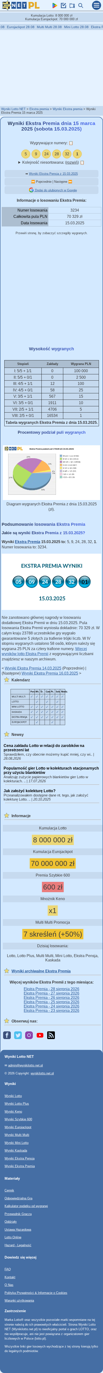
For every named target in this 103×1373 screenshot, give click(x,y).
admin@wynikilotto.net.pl (25, 1065)
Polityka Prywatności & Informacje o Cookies (36, 1293)
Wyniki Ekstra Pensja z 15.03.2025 (53, 174)
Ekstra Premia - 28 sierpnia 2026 (51, 989)
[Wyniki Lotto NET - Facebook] (7, 1035)
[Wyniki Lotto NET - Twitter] (18, 1035)
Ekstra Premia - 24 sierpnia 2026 (51, 1006)
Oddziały (11, 1221)
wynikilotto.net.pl (42, 1073)
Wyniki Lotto (13, 1095)
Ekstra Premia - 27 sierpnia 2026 (51, 993)
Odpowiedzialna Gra (18, 1198)
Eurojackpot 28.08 (15, 27)
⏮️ (33, 181)
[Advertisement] (51, 68)
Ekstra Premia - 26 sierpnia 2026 (51, 998)
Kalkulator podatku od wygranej (26, 1206)
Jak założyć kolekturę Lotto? (30, 791)
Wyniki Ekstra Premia (20, 1166)
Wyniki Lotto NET (13, 109)
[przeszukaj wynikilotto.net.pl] (79, 7)
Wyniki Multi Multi (17, 1135)
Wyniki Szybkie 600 (18, 1119)
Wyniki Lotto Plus (17, 1103)
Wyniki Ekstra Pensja (19, 1158)
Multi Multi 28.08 (44, 27)
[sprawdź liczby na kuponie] (62, 7)
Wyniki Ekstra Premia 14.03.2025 (33, 668)
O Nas (9, 1285)
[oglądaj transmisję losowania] (71, 7)
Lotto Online (13, 1237)
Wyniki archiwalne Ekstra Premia (41, 971)
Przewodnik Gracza (18, 1214)
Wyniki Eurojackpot (18, 1127)
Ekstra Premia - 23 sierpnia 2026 (51, 1011)
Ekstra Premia (27, 542)
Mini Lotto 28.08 (71, 27)
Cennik (9, 1190)
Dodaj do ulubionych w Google (55, 190)
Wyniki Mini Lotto (17, 1142)
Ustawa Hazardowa (18, 1229)
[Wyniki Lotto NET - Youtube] (40, 1035)
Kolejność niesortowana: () (53, 162)
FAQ (8, 1269)
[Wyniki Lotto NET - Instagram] (29, 1035)
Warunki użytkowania (19, 1300)
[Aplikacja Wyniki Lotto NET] (53, 7)
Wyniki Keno (13, 1111)
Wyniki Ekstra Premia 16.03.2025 (50, 673)
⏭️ (70, 181)
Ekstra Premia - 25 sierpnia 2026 (51, 1002)
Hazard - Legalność (18, 1245)
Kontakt (10, 1277)
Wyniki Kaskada (16, 1150)
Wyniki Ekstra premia (67, 109)
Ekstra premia (39, 109)
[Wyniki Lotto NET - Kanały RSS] (51, 1035)
